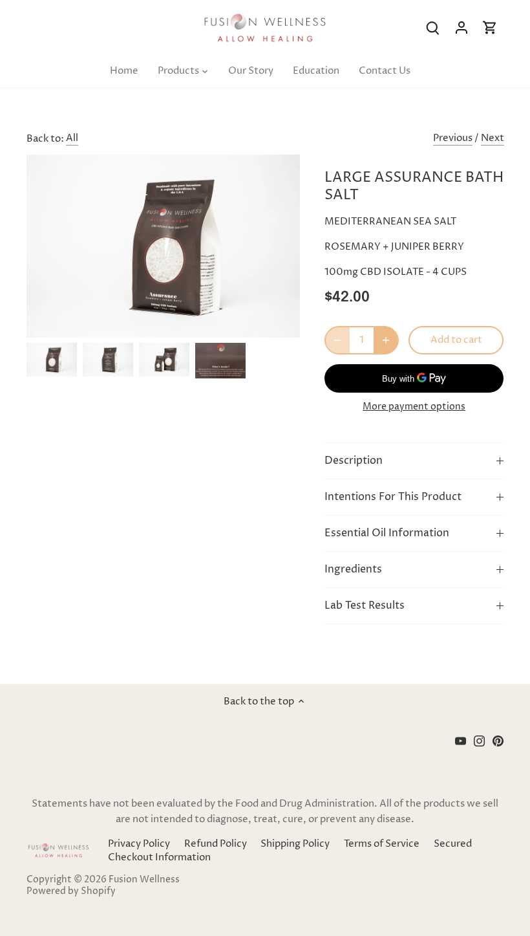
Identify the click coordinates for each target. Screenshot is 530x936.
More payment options (414, 406)
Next (492, 138)
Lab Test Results (364, 606)
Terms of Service (381, 844)
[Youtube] (460, 741)
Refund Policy (215, 844)
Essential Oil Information (386, 533)
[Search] (433, 27)
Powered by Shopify (71, 891)
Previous (452, 138)
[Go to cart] (490, 27)
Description (353, 461)
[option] (52, 360)
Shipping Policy (295, 844)
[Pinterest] (498, 741)
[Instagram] (479, 741)
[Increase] (386, 340)
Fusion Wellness (144, 880)
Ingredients (353, 569)
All (72, 138)
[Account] (461, 27)
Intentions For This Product (392, 497)
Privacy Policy (139, 844)
